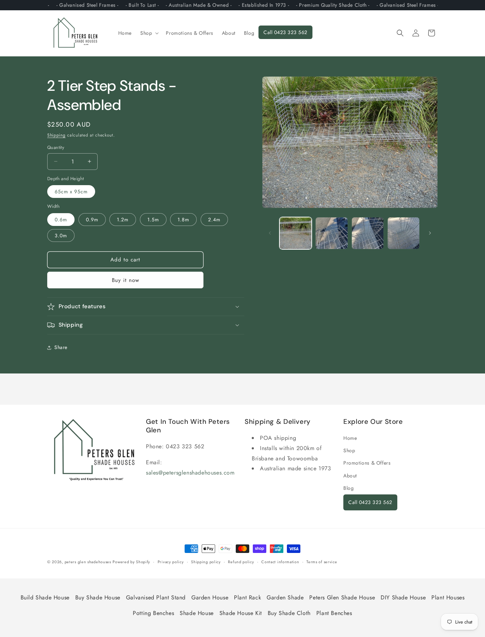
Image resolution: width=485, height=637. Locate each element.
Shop (349, 450)
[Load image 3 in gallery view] (368, 233)
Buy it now (125, 280)
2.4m (214, 219)
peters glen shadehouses (88, 562)
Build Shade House (45, 597)
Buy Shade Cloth (289, 613)
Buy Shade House (97, 597)
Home (350, 438)
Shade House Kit (240, 613)
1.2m (123, 219)
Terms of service (321, 562)
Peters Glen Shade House (342, 597)
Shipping (56, 135)
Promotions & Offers (367, 462)
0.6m (61, 219)
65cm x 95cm (71, 191)
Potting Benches (153, 613)
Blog (348, 488)
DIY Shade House (403, 597)
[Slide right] (430, 233)
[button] (149, 33)
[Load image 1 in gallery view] (295, 233)
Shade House (197, 613)
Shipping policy (206, 562)
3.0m (61, 235)
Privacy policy (171, 562)
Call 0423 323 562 (370, 502)
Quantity (55, 147)
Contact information (280, 562)
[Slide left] (270, 233)
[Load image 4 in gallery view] (403, 233)
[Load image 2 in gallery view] (331, 233)
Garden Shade (285, 597)
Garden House (209, 597)
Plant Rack (247, 597)
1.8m (183, 219)
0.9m (92, 219)
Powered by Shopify (131, 562)
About (350, 475)
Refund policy (241, 562)
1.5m (153, 219)
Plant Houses (447, 597)
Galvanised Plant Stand (156, 597)
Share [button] (60, 347)
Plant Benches (334, 613)
